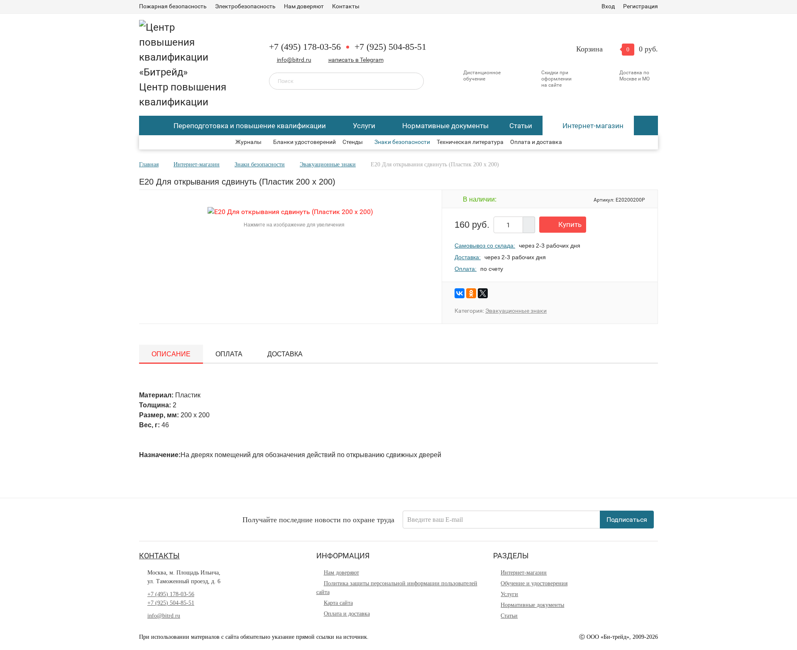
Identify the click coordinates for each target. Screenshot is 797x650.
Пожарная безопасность (173, 6)
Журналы (248, 142)
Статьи (520, 126)
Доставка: (468, 257)
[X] (483, 293)
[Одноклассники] (471, 293)
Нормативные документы (445, 126)
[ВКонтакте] (460, 293)
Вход (608, 6)
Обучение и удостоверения (534, 583)
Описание (171, 354)
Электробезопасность (245, 6)
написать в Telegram (356, 59)
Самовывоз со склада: (485, 245)
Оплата (228, 354)
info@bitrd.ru (294, 59)
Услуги (364, 126)
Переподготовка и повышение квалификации (250, 126)
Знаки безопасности (402, 142)
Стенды (352, 142)
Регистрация (640, 6)
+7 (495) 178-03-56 (305, 46)
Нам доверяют (304, 6)
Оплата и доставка (536, 142)
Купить (570, 224)
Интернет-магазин (592, 126)
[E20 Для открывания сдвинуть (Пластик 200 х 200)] (290, 211)
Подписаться (626, 519)
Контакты (345, 6)
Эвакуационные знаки (516, 310)
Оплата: (466, 268)
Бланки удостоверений (304, 142)
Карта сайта (338, 603)
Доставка (285, 354)
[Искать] (411, 80)
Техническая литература (470, 142)
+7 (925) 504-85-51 (390, 46)
